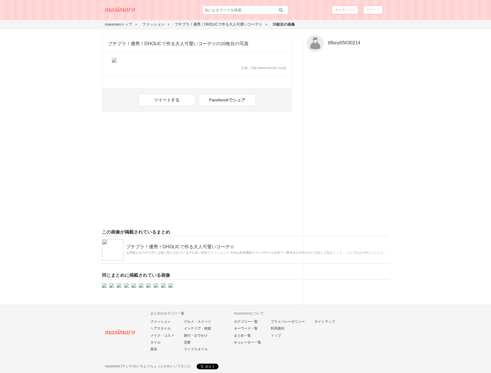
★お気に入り (345, 10)
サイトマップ (325, 322)
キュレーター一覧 (247, 342)
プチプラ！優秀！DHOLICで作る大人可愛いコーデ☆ (162, 43)
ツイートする (167, 99)
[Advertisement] (346, 143)
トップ (276, 335)
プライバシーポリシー (288, 322)
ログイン (373, 10)
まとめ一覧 (242, 335)
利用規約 (277, 328)
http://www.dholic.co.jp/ (268, 68)
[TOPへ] (120, 12)
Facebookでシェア (227, 99)
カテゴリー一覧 (246, 322)
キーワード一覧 (246, 328)
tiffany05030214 (344, 42)
